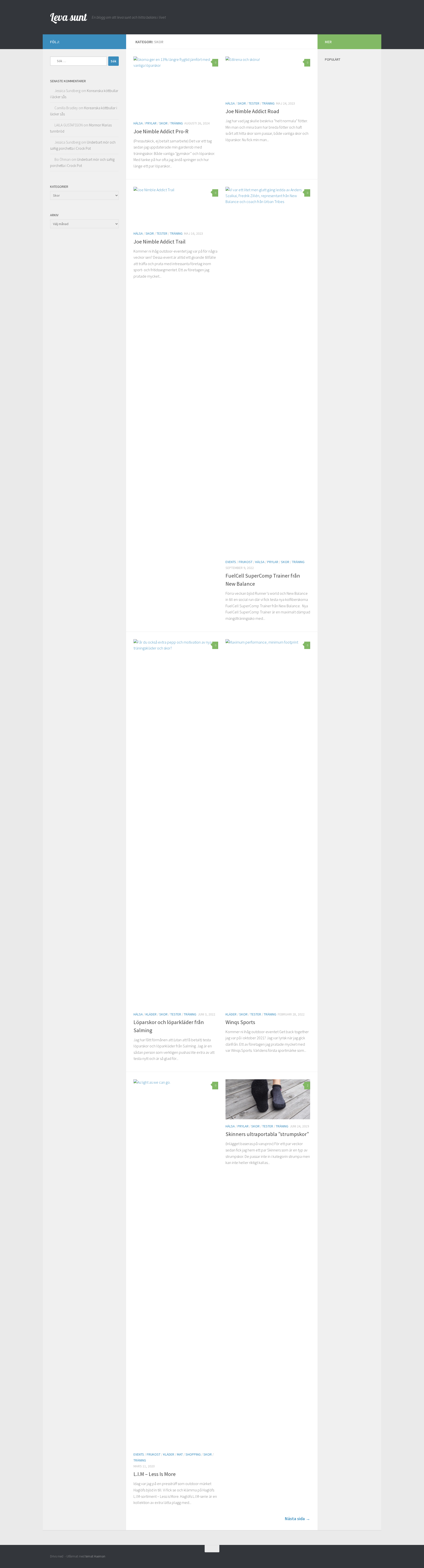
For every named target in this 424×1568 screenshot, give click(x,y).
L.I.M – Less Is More (154, 1474)
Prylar (151, 123)
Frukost (245, 562)
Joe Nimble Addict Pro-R (160, 131)
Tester (254, 103)
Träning (176, 123)
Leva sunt (68, 17)
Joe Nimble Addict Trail (159, 241)
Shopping (193, 1454)
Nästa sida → (297, 1518)
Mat (180, 1454)
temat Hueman (95, 1556)
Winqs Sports (240, 1022)
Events (230, 562)
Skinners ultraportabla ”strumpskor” (267, 1134)
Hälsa (138, 123)
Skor (163, 123)
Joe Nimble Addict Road (252, 111)
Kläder (151, 1014)
